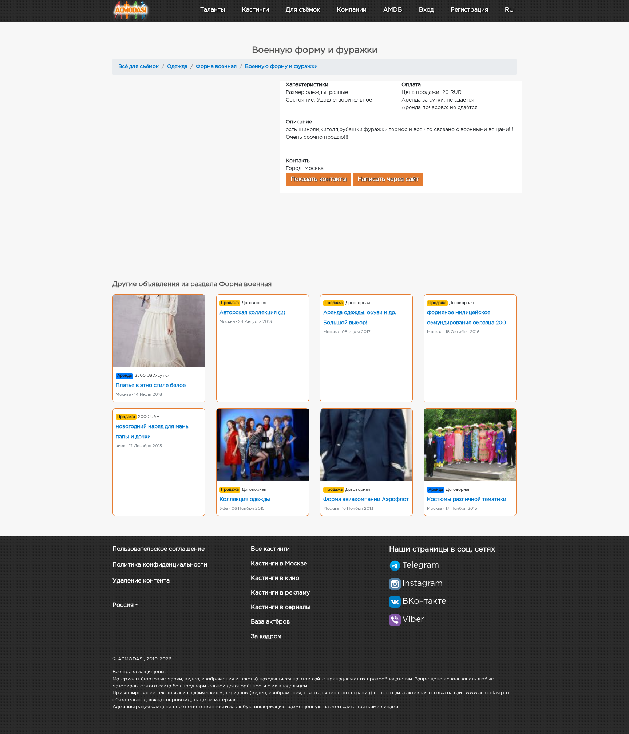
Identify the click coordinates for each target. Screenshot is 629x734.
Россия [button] (123, 605)
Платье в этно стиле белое (151, 385)
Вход (426, 10)
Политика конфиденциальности (159, 565)
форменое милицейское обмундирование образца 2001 (467, 318)
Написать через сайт (388, 179)
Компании (352, 10)
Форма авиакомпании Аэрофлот (366, 499)
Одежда (177, 66)
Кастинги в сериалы (280, 607)
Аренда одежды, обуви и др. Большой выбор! (359, 318)
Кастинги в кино (275, 578)
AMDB (392, 10)
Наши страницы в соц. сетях (442, 549)
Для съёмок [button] (303, 10)
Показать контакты (318, 179)
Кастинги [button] (255, 10)
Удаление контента (141, 581)
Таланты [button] (212, 10)
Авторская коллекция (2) (252, 313)
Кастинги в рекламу (280, 593)
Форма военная (216, 66)
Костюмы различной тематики (466, 499)
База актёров (270, 622)
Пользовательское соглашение (158, 549)
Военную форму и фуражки (281, 66)
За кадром (266, 636)
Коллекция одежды (244, 499)
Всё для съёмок (138, 66)
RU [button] (509, 10)
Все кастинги (270, 549)
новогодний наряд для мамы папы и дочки (153, 432)
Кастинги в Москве (279, 564)
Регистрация (469, 10)
